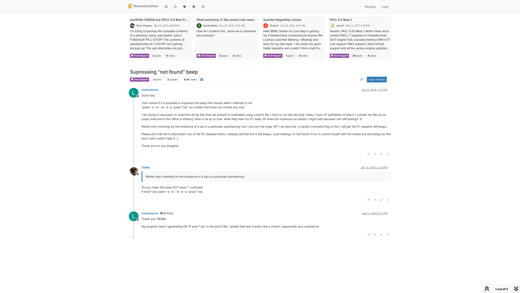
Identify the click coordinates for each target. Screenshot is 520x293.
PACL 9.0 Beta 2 (341, 19)
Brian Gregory (144, 25)
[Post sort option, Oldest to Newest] (362, 79)
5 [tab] (272, 64)
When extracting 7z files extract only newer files (229, 19)
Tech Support (141, 55)
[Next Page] (389, 39)
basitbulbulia (210, 25)
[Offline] (135, 170)
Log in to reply (377, 79)
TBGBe (146, 167)
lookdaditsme (150, 89)
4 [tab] (266, 64)
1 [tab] (248, 64)
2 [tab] (254, 64)
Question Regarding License (282, 19)
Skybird (274, 25)
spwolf (340, 25)
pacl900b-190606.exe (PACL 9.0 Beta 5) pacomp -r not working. (174, 19)
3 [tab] (260, 64)
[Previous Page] (131, 39)
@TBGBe (167, 213)
